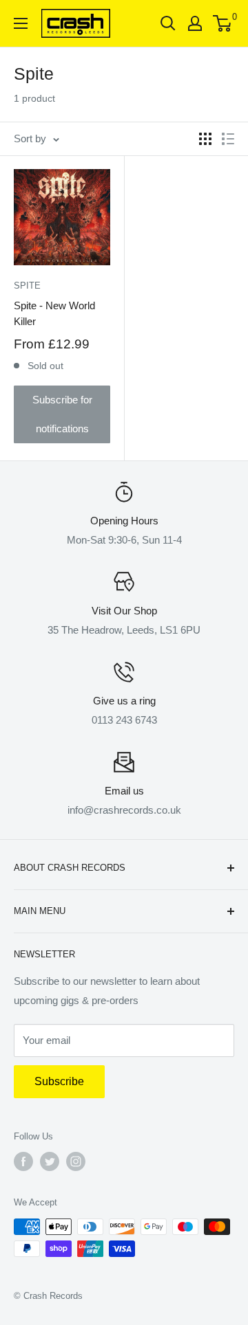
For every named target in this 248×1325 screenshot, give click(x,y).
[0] (222, 23)
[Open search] (168, 23)
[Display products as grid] (205, 139)
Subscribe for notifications (62, 414)
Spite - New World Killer (54, 313)
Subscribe (59, 1081)
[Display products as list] (228, 139)
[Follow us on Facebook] (23, 1161)
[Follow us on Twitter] (49, 1161)
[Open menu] (21, 23)
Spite (27, 285)
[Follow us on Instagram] (75, 1161)
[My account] (195, 23)
